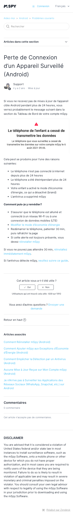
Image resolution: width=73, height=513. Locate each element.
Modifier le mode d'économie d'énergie (35, 224)
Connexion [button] (43, 6)
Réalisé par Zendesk (58, 509)
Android (23, 18)
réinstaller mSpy (29, 241)
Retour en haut (13, 319)
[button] (33, 6)
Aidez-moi (9, 18)
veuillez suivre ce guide (53, 260)
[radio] (27, 287)
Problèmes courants (43, 18)
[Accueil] (10, 6)
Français (60, 6)
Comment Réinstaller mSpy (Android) (27, 342)
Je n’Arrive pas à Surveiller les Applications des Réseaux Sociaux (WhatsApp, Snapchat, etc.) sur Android (34, 384)
